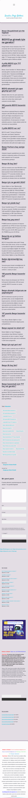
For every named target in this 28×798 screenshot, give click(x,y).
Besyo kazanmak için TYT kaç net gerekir (11, 437)
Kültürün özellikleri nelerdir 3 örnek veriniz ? (11, 601)
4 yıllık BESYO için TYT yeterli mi (9, 422)
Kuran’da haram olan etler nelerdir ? (9, 578)
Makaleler (8, 406)
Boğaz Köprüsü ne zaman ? (8, 582)
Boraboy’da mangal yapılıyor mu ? (9, 589)
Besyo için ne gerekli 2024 (8, 431)
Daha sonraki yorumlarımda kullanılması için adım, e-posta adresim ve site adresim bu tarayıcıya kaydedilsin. (13, 529)
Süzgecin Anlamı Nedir (9, 464)
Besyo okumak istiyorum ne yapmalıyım (11, 442)
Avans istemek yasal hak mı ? (8, 586)
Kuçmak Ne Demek (6, 724)
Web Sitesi (4, 519)
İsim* (3, 505)
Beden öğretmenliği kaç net (8, 425)
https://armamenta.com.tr (19, 549)
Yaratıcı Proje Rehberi (14, 15)
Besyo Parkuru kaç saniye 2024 (9, 445)
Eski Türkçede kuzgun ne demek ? (9, 571)
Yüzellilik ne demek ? (6, 574)
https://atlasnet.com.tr (6, 551)
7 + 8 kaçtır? (5, 533)
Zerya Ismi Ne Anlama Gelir (7, 719)
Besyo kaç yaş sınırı (7, 434)
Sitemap (14, 551)
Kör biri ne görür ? (5, 604)
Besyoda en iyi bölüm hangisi (9, 451)
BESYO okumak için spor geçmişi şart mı (11, 440)
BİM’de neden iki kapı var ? (7, 597)
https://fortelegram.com (6, 549)
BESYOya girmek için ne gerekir (9, 454)
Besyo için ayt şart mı (7, 428)
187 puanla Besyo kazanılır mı (9, 413)
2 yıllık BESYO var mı (7, 416)
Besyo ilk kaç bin (19, 431)
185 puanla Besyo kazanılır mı (9, 410)
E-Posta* (4, 512)
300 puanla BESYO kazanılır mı (9, 419)
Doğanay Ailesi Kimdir (9, 470)
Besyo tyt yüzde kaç (20, 448)
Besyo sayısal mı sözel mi (8, 448)
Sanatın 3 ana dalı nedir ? (7, 593)
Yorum (3, 488)
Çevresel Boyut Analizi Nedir (8, 714)
